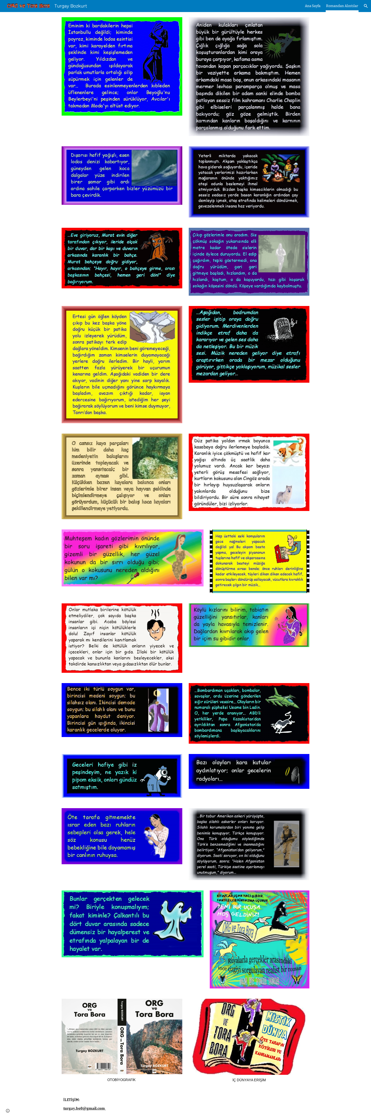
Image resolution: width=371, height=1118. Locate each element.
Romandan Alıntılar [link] (342, 6)
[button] (366, 6)
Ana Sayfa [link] (313, 6)
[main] (122, 1080)
